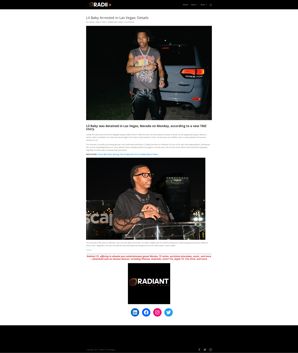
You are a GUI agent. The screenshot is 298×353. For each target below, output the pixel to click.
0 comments (129, 22)
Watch (185, 5)
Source (88, 250)
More (203, 5)
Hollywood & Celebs (115, 22)
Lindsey (91, 22)
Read (193, 5)
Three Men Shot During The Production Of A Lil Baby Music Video (128, 154)
